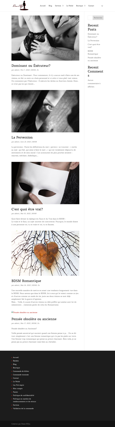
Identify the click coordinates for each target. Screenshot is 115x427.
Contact (91, 6)
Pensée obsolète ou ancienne (33, 319)
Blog (50, 6)
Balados (16, 361)
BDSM (33, 70)
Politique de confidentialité (23, 395)
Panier (15, 392)
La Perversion (22, 137)
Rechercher (98, 18)
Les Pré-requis (18, 385)
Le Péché (69, 6)
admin (16, 70)
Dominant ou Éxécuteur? (30, 66)
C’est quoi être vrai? (27, 209)
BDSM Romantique (26, 281)
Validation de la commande (23, 408)
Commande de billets (21, 371)
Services (58, 6)
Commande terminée (21, 375)
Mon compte (17, 388)
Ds (38, 70)
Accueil (43, 6)
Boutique (79, 6)
